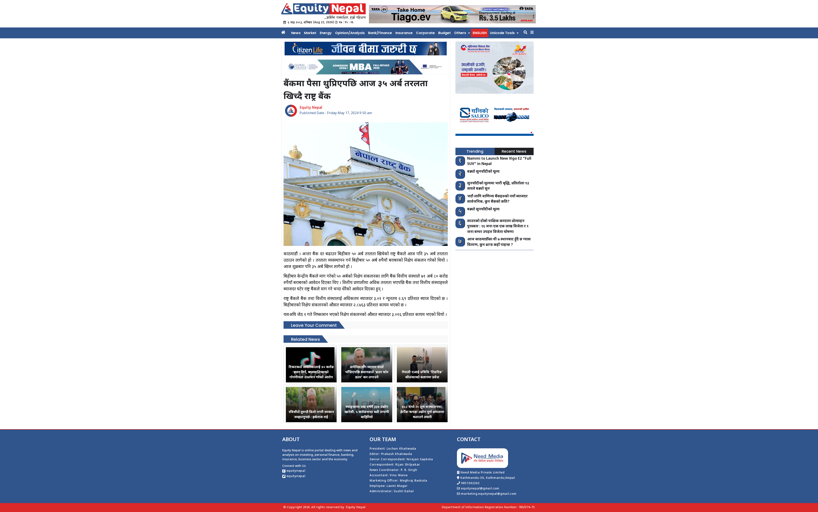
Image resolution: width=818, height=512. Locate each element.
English (480, 32)
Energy (326, 32)
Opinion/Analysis (350, 32)
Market (310, 32)
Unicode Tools (502, 32)
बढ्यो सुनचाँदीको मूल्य (483, 171)
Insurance (404, 32)
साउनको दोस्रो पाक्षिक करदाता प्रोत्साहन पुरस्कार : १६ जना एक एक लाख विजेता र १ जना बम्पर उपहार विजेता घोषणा (498, 226)
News (296, 32)
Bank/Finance (380, 32)
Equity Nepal (355, 507)
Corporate (425, 32)
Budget (444, 32)
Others (460, 32)
